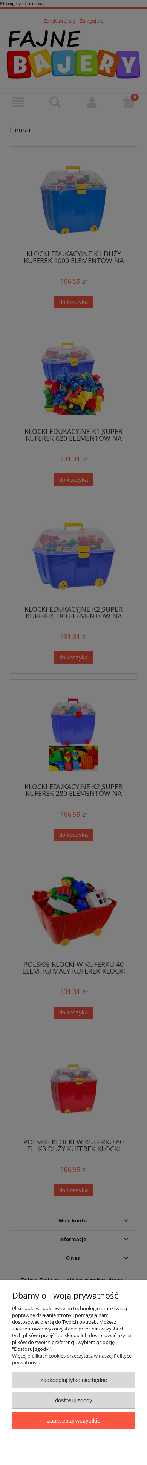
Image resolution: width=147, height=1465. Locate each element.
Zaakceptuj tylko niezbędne (73, 1380)
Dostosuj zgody (73, 1400)
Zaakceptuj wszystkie (73, 1420)
